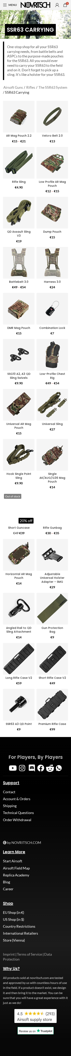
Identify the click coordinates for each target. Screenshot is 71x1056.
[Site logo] (35, 4)
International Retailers (20, 933)
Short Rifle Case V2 (52, 678)
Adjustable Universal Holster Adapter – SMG (52, 578)
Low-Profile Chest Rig (52, 376)
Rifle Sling (19, 182)
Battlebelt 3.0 (18, 282)
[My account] (57, 5)
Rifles (30, 87)
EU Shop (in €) (13, 912)
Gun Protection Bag (52, 630)
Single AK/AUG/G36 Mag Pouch (52, 478)
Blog (6, 882)
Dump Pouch (52, 232)
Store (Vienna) (14, 940)
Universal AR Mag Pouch (18, 426)
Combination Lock (52, 328)
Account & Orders (16, 799)
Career (8, 889)
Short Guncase (19, 528)
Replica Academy (16, 875)
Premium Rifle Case (52, 724)
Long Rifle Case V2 (19, 678)
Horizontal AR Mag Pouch (19, 576)
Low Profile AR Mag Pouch (52, 184)
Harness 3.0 (52, 282)
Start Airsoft (12, 861)
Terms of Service (29, 954)
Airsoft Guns (13, 87)
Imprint (9, 954)
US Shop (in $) (13, 919)
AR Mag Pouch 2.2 (19, 136)
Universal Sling (52, 424)
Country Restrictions (19, 926)
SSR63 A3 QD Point (19, 724)
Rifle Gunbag (52, 528)
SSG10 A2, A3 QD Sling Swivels (18, 376)
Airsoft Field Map (16, 868)
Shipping (10, 806)
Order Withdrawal (17, 820)
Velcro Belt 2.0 (52, 136)
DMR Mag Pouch (18, 328)
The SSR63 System (52, 87)
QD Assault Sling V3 (19, 234)
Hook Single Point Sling (19, 476)
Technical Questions (18, 812)
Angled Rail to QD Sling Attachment (18, 630)
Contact (9, 792)
